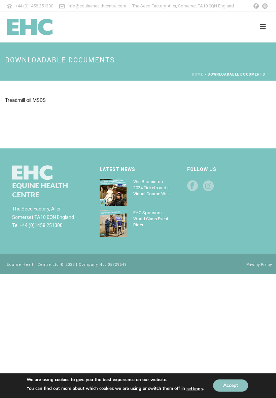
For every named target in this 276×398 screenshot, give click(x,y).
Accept (230, 385)
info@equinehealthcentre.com (97, 5)
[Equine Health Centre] (54, 27)
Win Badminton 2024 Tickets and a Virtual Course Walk (152, 187)
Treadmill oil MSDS (25, 100)
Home (197, 74)
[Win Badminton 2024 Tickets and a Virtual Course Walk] (113, 192)
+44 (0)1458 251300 (34, 5)
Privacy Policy (259, 264)
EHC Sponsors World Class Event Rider (150, 218)
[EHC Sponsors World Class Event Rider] (113, 223)
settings (194, 389)
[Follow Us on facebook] (192, 186)
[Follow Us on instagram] (208, 186)
